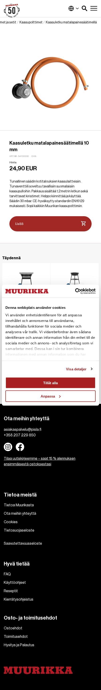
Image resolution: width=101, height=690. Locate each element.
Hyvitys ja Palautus (19, 645)
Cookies (11, 522)
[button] (84, 8)
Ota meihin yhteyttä (20, 513)
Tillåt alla (50, 383)
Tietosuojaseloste (19, 530)
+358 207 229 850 (20, 435)
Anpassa (48, 396)
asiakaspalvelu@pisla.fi (22, 429)
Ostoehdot (13, 628)
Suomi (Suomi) (74, 8)
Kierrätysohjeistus (18, 599)
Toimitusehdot (16, 637)
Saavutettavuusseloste (23, 543)
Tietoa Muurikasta (19, 505)
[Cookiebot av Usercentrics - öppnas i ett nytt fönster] (75, 291)
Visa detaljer (76, 369)
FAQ (7, 574)
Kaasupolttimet (31, 22)
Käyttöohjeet (15, 582)
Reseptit (11, 591)
